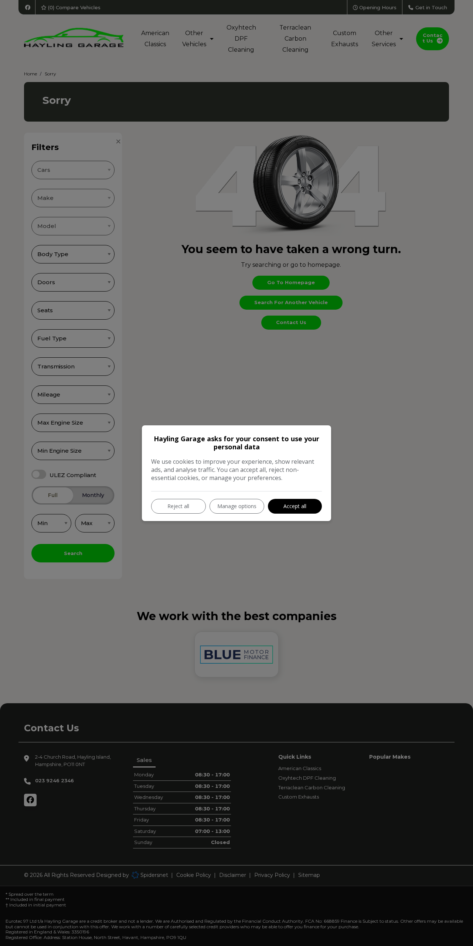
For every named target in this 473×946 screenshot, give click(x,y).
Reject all (178, 506)
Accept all (294, 506)
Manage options (236, 506)
